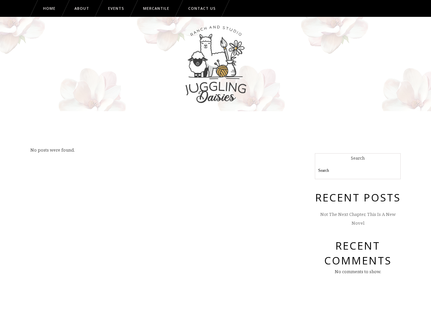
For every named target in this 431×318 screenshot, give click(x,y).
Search (358, 158)
